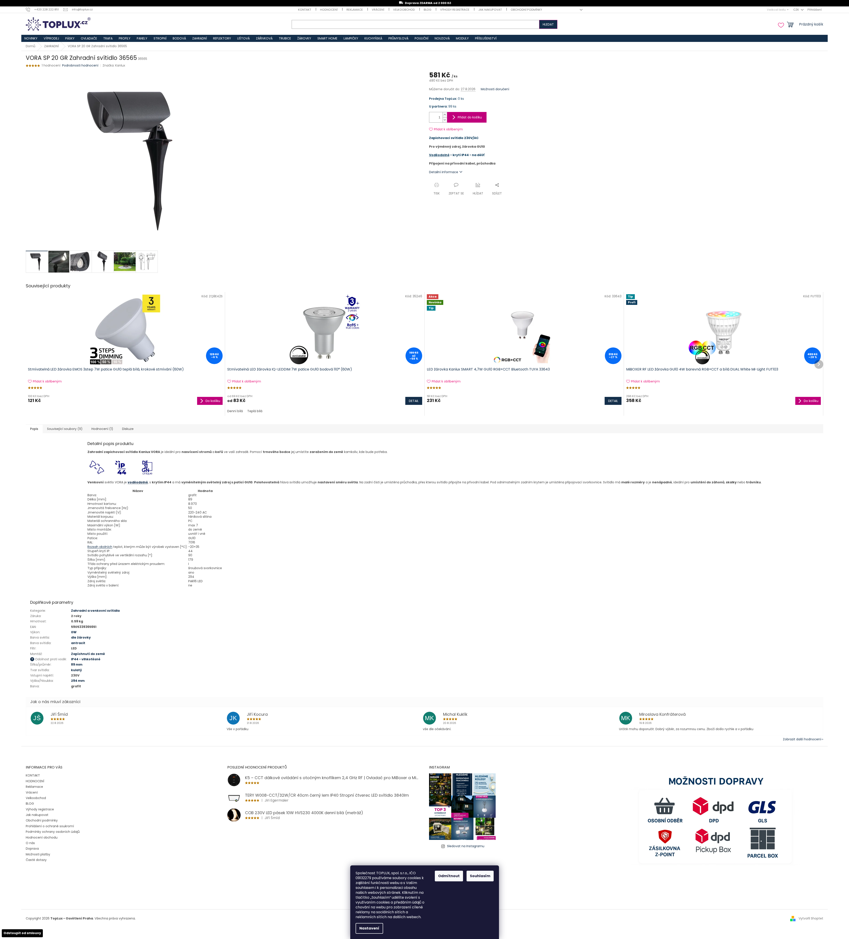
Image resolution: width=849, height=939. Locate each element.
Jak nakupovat (490, 10)
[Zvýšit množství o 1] (445, 114)
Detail (414, 401)
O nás (30, 843)
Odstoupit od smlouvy (22, 933)
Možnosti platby (38, 854)
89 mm (76, 664)
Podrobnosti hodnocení (80, 65)
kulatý (76, 670)
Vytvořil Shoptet (811, 918)
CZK (796, 10)
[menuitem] (31, 38)
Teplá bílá (254, 411)
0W (74, 632)
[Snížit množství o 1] (445, 119)
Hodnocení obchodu (41, 837)
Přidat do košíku (470, 117)
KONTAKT (304, 10)
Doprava (32, 848)
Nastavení (369, 928)
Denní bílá (235, 411)
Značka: (114, 65)
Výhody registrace (454, 10)
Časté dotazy (36, 860)
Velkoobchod (404, 10)
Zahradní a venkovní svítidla (95, 610)
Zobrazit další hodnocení (802, 739)
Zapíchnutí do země (88, 654)
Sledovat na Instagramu (465, 846)
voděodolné (138, 482)
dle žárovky (81, 637)
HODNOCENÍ (329, 10)
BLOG (427, 10)
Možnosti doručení (495, 89)
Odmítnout (449, 875)
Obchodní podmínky (526, 10)
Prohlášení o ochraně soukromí (50, 826)
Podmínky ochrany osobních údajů (53, 831)
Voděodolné (439, 155)
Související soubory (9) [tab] (65, 429)
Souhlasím (480, 875)
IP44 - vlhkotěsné (85, 659)
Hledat (548, 24)
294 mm (78, 680)
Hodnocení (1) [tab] (102, 429)
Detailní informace (443, 172)
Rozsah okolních (99, 547)
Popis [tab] (34, 429)
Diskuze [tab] (128, 429)
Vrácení (378, 10)
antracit (78, 643)
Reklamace (354, 10)
